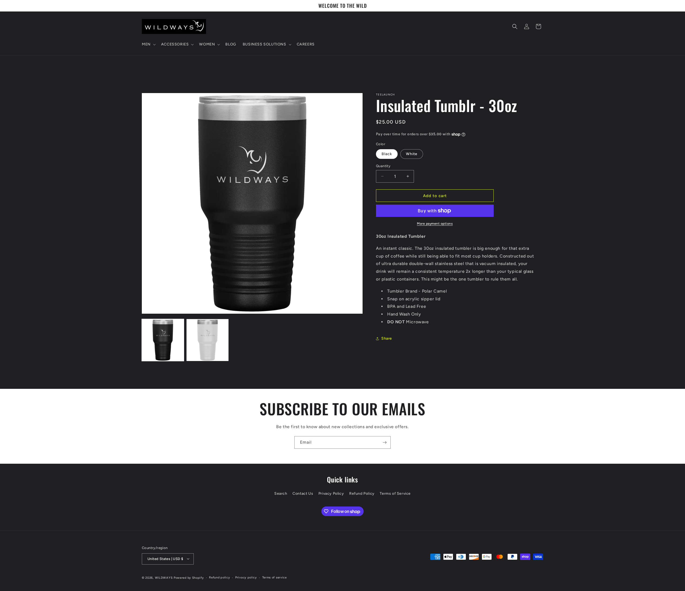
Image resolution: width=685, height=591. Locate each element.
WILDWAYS (164, 577)
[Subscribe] (384, 442)
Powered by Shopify (189, 577)
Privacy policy (246, 577)
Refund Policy (362, 494)
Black (387, 153)
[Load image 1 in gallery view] (163, 340)
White (411, 153)
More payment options (435, 223)
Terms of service (274, 577)
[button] (148, 44)
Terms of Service (395, 494)
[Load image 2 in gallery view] (208, 340)
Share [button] (386, 338)
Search (280, 494)
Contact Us (302, 494)
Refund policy (219, 577)
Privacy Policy (331, 494)
